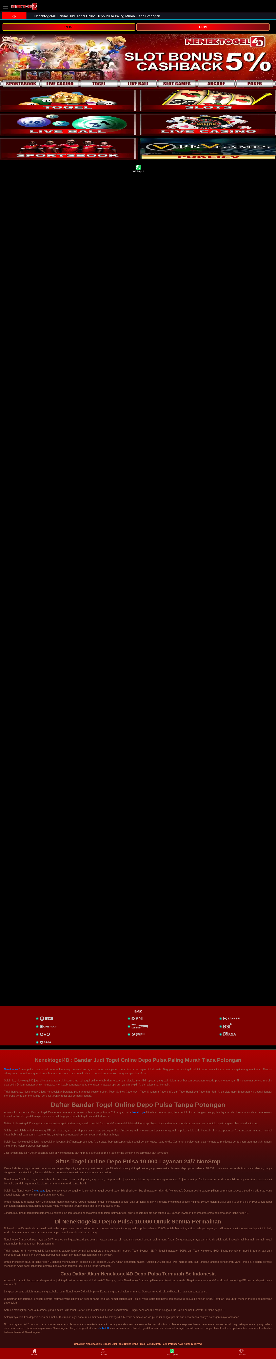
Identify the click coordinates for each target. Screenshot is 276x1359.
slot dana (39, 1190)
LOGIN (203, 27)
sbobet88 (103, 1328)
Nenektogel (138, 1112)
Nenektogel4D (12, 1069)
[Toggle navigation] (5, 7)
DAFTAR (69, 27)
